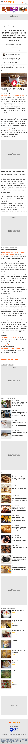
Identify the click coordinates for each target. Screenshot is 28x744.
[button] (26, 10)
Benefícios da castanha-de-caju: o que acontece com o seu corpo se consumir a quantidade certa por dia (19, 569)
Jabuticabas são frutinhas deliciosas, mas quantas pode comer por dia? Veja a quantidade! (19, 539)
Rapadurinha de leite (18, 630)
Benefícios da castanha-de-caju (10, 348)
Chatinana (15, 640)
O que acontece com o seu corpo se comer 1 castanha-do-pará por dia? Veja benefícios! (18, 508)
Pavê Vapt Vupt (16, 671)
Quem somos (4, 734)
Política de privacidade (13, 734)
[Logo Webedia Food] (14, 729)
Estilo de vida (14, 24)
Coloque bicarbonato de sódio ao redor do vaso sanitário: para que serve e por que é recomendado (19, 424)
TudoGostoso (3, 24)
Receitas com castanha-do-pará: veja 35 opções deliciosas (19, 529)
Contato (16, 736)
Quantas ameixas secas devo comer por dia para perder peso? (19, 559)
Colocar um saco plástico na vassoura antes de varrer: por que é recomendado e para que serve (19, 403)
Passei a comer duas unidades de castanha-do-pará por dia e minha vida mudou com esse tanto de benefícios (19, 478)
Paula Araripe (11, 54)
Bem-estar (20, 24)
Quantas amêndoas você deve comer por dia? (19, 548)
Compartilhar (15, 47)
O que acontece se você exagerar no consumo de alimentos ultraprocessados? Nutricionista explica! (19, 488)
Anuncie (11, 736)
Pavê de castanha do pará (18, 621)
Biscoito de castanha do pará (19, 661)
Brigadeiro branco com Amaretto (18, 651)
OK (25, 739)
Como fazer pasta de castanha (10, 337)
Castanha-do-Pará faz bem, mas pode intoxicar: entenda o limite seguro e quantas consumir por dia (19, 498)
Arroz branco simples (18, 610)
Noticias (9, 24)
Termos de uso (22, 734)
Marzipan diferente (17, 681)
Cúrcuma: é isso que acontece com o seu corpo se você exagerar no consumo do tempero (19, 518)
